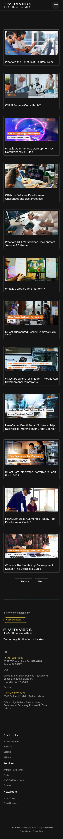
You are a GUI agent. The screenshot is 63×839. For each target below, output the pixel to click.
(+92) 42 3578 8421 (14, 693)
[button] (55, 5)
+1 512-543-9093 (13, 658)
